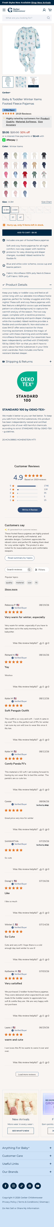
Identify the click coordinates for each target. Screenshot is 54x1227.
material (20, 582)
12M (32, 211)
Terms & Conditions (28, 1202)
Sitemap (44, 1202)
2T (6, 218)
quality (9, 582)
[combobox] (27, 18)
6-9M (24, 211)
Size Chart (46, 202)
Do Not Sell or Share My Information (20, 1208)
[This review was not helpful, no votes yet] (46, 643)
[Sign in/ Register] (44, 10)
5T (29, 218)
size (29, 582)
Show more (11, 589)
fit (36, 582)
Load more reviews (27, 1074)
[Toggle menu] (4, 10)
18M (40, 211)
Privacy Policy (9, 1202)
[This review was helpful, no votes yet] (41, 643)
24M (48, 211)
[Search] (48, 18)
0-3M (6, 210)
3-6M (14, 210)
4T (20, 217)
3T (13, 217)
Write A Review (30, 509)
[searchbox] (15, 569)
